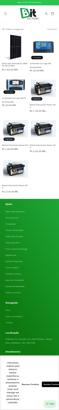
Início (7, 310)
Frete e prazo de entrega (16, 249)
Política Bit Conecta (14, 236)
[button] (5, 14)
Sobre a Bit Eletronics (15, 211)
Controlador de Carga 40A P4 (14, 98)
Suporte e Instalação (14, 280)
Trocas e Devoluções (14, 230)
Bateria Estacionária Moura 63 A (15, 145)
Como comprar (12, 267)
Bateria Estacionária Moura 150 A (15, 186)
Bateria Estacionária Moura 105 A (43, 106)
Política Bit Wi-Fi (12, 242)
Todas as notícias (13, 292)
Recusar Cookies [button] (30, 384)
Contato (9, 322)
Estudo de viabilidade (15, 286)
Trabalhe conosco (13, 274)
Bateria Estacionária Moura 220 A (43, 146)
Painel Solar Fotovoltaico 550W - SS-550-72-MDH (15, 64)
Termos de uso (12, 218)
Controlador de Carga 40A (40, 63)
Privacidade (10, 224)
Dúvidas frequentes (14, 261)
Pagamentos (10, 255)
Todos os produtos (13, 316)
